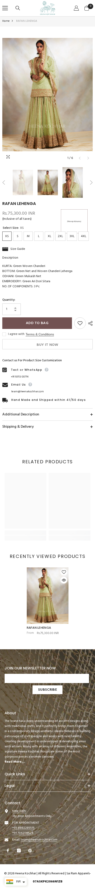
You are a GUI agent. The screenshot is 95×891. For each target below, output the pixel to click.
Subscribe (47, 690)
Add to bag (37, 323)
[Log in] (77, 8)
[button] (80, 158)
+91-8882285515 (23, 828)
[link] (25, 532)
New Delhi (19, 811)
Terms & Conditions (40, 334)
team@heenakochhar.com (27, 391)
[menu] (5, 8)
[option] (47, 94)
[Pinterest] (30, 850)
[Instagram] (19, 850)
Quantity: (8, 300)
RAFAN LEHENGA (39, 628)
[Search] (18, 8)
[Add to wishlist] (80, 323)
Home (6, 21)
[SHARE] (89, 323)
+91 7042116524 (22, 833)
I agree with (16, 334)
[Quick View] (63, 580)
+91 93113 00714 (19, 376)
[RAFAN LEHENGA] (47, 595)
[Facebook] (8, 850)
